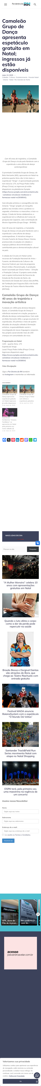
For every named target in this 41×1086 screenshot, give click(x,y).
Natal (11, 80)
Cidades (5, 77)
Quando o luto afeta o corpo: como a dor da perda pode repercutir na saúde (20, 623)
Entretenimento (21, 77)
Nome (4, 808)
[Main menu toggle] (5, 4)
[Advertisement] (20, 136)
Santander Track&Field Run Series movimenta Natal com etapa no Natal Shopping (21, 753)
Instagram (9, 374)
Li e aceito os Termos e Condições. (18, 835)
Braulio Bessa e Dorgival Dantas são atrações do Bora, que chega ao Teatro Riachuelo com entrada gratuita (20, 674)
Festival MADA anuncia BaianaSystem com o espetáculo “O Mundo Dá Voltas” (20, 714)
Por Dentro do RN (15, 372)
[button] (35, 4)
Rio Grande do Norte (22, 80)
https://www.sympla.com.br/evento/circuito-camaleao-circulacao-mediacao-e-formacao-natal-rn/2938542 (20, 195)
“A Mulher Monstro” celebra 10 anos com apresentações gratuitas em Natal (20, 585)
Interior (5, 80)
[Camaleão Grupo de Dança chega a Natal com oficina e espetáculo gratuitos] (27, 389)
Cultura (12, 77)
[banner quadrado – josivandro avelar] (20, 953)
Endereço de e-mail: (9, 827)
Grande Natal (33, 77)
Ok (21, 1081)
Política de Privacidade (17, 1076)
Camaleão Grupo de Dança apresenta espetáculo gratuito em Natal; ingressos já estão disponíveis (9, 398)
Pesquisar (33, 549)
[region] (20, 1072)
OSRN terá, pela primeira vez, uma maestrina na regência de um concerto (20, 791)
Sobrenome (6, 817)
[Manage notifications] (37, 1082)
